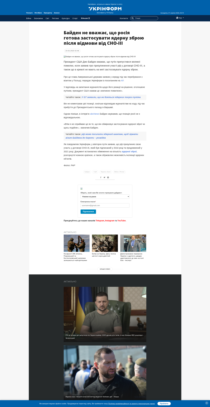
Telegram (100, 221)
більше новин (105, 269)
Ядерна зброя (106, 172)
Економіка (38, 18)
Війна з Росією (119, 172)
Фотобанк (38, 13)
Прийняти (164, 404)
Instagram (109, 221)
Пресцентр (48, 13)
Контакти (124, 18)
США (95, 172)
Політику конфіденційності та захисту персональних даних (131, 404)
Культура (66, 18)
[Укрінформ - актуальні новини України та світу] (105, 8)
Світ (47, 18)
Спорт (75, 18)
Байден (87, 172)
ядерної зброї (129, 151)
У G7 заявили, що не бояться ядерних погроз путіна (111, 97)
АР (122, 80)
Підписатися (88, 211)
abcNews (95, 114)
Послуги (29, 13)
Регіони (55, 18)
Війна (28, 18)
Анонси (57, 13)
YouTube (121, 221)
